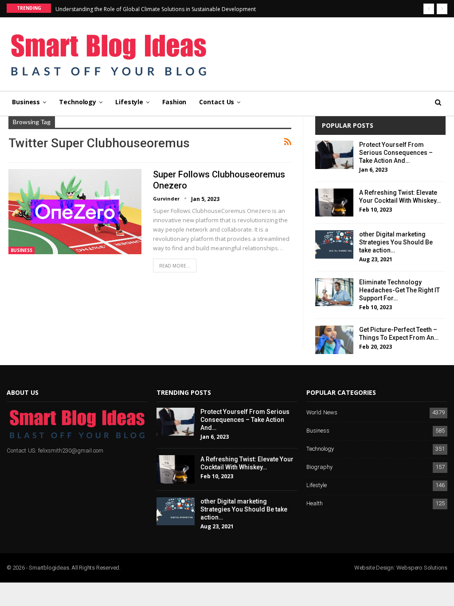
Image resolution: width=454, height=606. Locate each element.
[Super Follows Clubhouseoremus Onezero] (74, 211)
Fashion (174, 102)
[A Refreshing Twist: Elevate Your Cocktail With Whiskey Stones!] (334, 203)
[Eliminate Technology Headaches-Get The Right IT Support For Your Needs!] (334, 292)
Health (314, 503)
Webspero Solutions (421, 567)
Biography (319, 467)
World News (321, 412)
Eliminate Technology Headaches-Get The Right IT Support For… (399, 290)
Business (26, 102)
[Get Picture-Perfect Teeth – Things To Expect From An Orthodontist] (334, 340)
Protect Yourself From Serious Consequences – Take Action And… (396, 152)
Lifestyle (129, 102)
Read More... (174, 266)
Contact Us (216, 102)
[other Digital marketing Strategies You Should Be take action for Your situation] (334, 244)
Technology (77, 102)
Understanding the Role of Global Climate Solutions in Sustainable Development (155, 9)
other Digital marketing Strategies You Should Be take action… (396, 242)
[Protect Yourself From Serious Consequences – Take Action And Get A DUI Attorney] (334, 155)
